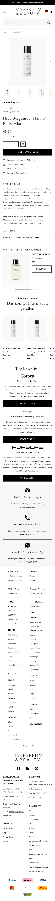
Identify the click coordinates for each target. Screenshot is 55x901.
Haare (5, 32)
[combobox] (27, 22)
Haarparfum (17, 32)
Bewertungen (27, 439)
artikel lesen (27, 403)
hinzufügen (41, 269)
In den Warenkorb (27, 152)
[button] (50, 61)
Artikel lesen (27, 478)
